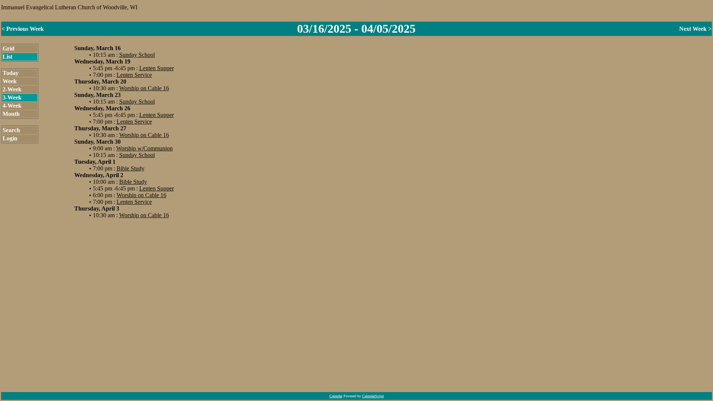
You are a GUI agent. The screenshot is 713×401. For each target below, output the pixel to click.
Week (10, 81)
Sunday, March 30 (97, 141)
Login (10, 138)
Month (11, 114)
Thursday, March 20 (100, 81)
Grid (8, 48)
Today (11, 73)
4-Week (12, 105)
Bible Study (130, 168)
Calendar (335, 396)
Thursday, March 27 (100, 128)
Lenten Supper (156, 68)
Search (11, 130)
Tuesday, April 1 (94, 162)
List (7, 56)
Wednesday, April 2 (98, 175)
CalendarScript (373, 396)
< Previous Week (22, 29)
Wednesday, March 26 (102, 108)
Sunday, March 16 (97, 48)
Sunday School (137, 55)
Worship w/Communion (144, 148)
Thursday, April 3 (96, 208)
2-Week (12, 89)
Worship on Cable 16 (144, 88)
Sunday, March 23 (97, 95)
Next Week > (695, 29)
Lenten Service (134, 75)
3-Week (12, 97)
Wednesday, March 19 (102, 61)
